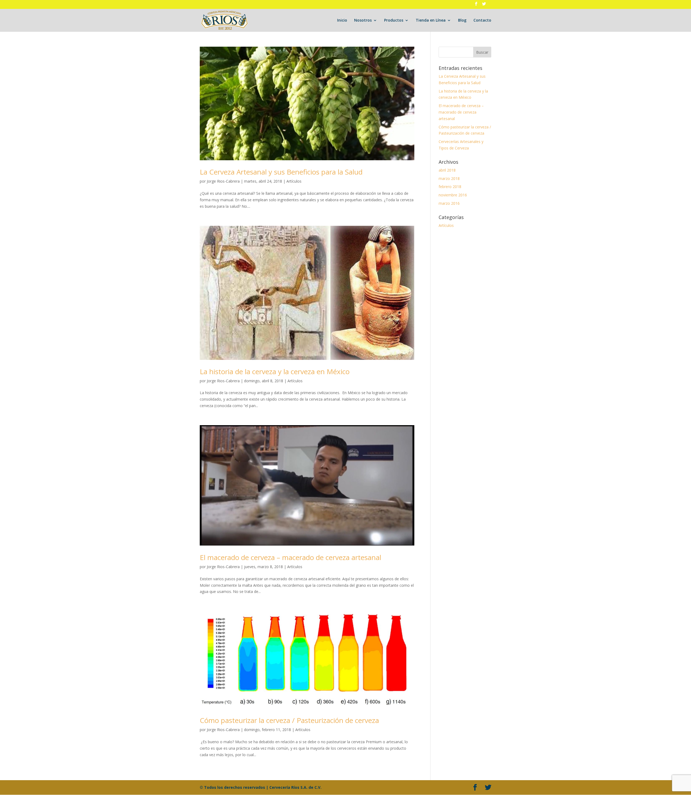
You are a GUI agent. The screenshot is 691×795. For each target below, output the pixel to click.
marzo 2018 (449, 178)
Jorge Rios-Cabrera (223, 181)
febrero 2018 (450, 186)
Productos (393, 20)
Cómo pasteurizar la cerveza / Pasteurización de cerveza (289, 720)
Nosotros (363, 20)
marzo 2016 (449, 203)
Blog (462, 20)
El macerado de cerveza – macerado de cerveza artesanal (290, 557)
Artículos (294, 181)
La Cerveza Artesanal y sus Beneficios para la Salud (281, 172)
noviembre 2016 (453, 194)
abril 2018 (447, 170)
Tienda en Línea (431, 20)
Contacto (482, 20)
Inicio (342, 20)
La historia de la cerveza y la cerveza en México (275, 371)
